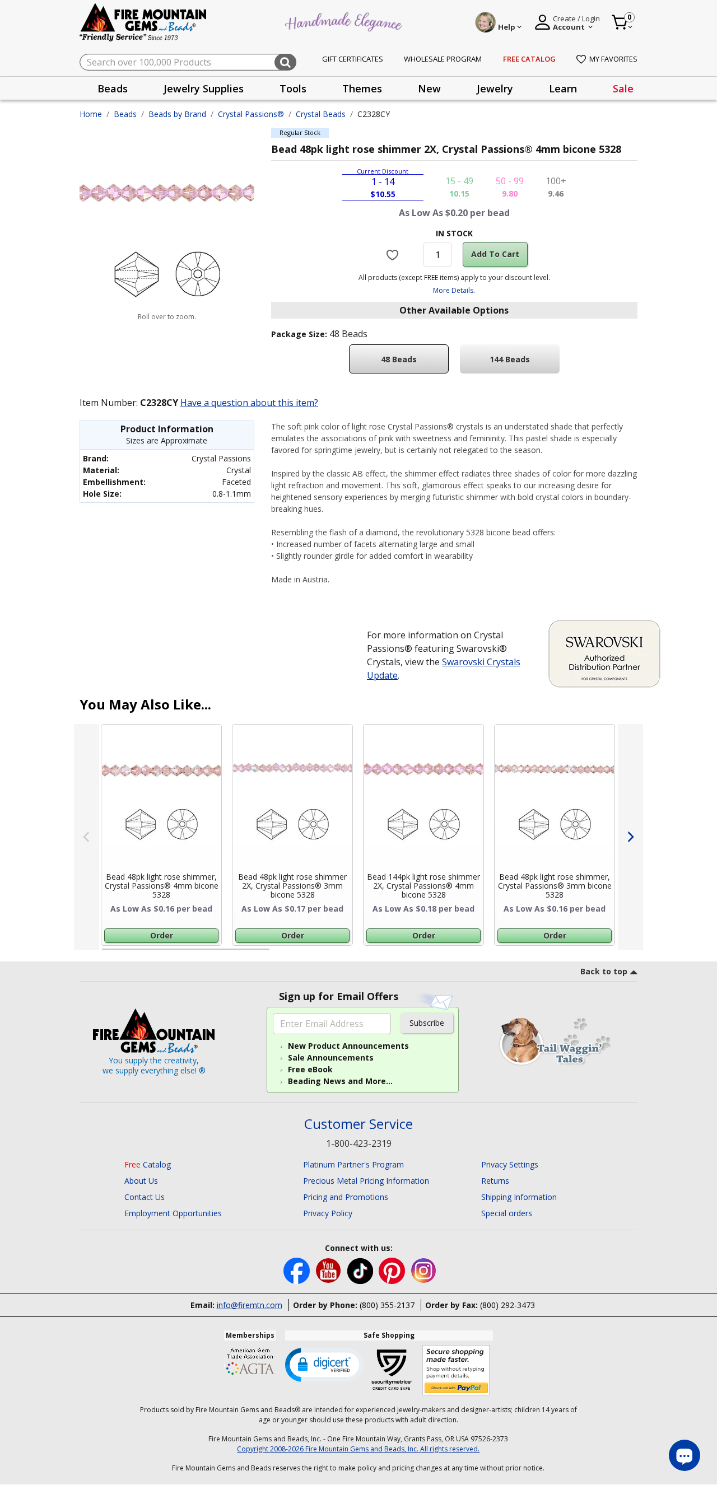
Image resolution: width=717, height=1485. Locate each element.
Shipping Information (519, 1197)
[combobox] (188, 62)
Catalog (147, 1164)
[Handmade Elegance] (345, 20)
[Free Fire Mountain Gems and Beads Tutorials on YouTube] (329, 1269)
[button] (324, 1364)
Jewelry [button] (495, 88)
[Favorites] (394, 254)
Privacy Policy (327, 1213)
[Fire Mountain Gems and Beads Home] (143, 21)
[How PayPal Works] (456, 1370)
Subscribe (426, 1022)
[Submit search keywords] (285, 62)
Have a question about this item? (249, 402)
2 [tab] (280, 954)
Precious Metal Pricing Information (366, 1180)
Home (91, 114)
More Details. (454, 290)
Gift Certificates (352, 59)
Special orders (506, 1213)
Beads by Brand (177, 114)
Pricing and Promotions (345, 1197)
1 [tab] (107, 954)
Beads (125, 114)
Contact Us (144, 1197)
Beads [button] (112, 88)
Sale (623, 88)
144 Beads (510, 359)
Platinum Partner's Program (353, 1164)
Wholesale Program (443, 59)
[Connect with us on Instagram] (424, 1269)
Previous (86, 837)
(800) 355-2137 (387, 1305)
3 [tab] (453, 954)
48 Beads (399, 359)
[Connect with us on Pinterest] (393, 1269)
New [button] (429, 88)
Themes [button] (362, 88)
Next (630, 837)
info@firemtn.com (249, 1305)
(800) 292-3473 (507, 1305)
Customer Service (358, 1124)
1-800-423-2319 (359, 1143)
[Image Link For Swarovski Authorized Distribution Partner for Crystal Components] (604, 653)
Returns (495, 1180)
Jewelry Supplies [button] (204, 88)
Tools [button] (293, 88)
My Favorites (613, 59)
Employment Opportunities (173, 1213)
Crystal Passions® (251, 114)
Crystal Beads (321, 114)
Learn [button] (563, 88)
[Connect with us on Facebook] (297, 1269)
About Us (141, 1180)
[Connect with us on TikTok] (361, 1269)
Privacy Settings (509, 1164)
